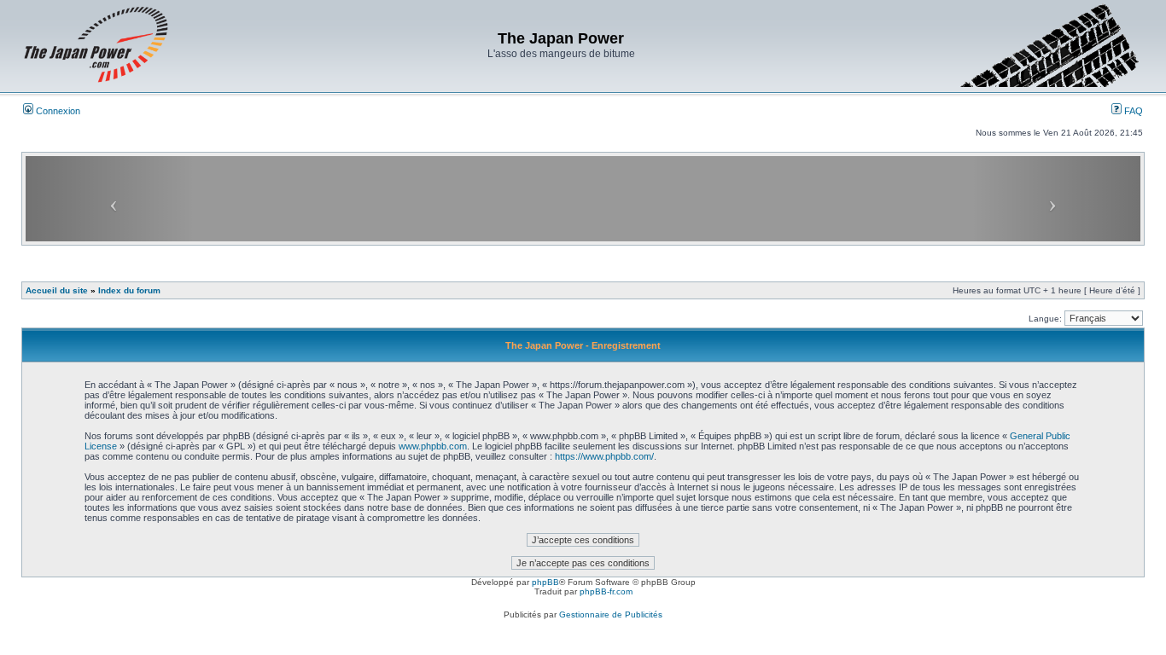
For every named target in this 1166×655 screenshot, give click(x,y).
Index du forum (129, 290)
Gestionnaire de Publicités (610, 614)
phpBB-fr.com (606, 591)
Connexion (56, 111)
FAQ (1132, 111)
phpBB (545, 582)
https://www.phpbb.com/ (604, 456)
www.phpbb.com (433, 446)
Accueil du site (57, 290)
